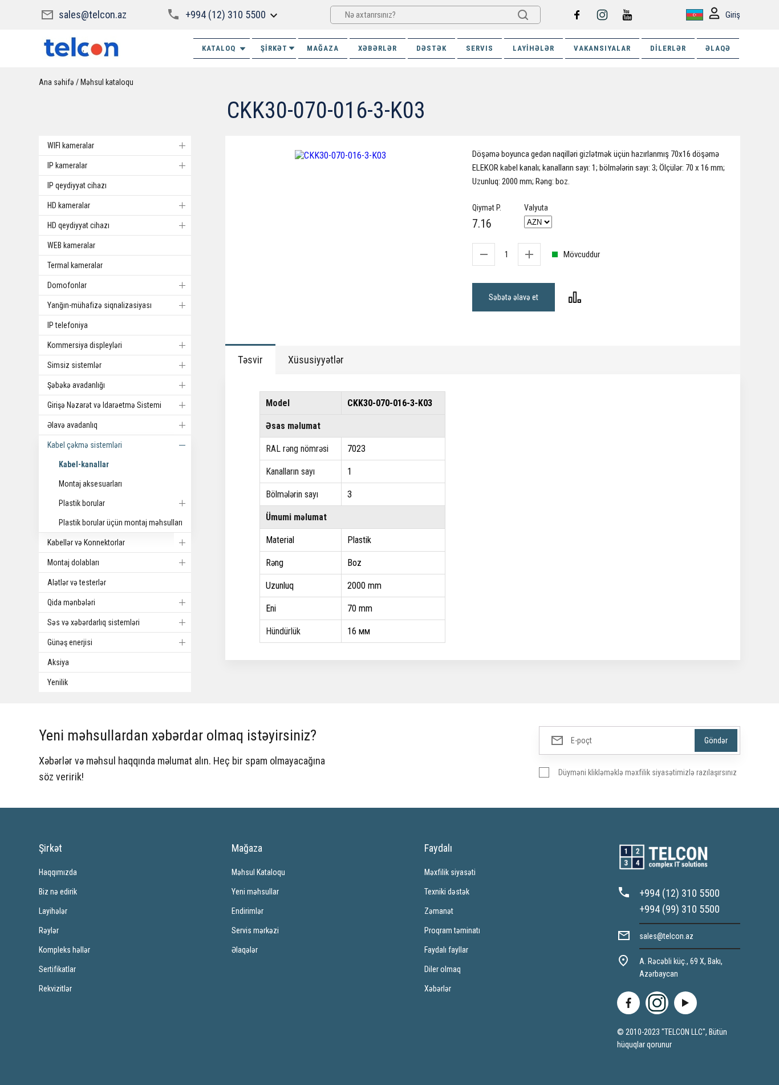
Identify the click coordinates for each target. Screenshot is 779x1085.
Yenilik (57, 682)
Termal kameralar (75, 265)
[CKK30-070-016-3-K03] (340, 155)
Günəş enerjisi (69, 642)
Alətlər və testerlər (76, 582)
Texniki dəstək (446, 891)
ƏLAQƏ (718, 48)
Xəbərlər (437, 988)
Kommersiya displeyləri (84, 345)
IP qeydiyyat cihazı (77, 185)
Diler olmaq (442, 969)
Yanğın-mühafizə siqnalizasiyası (99, 305)
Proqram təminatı (452, 930)
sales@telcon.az (93, 15)
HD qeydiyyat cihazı (78, 225)
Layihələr (533, 48)
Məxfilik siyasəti (450, 872)
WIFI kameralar (70, 145)
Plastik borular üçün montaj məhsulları (120, 522)
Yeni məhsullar (255, 891)
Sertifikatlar (57, 969)
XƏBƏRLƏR (377, 48)
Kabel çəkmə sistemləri (84, 445)
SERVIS (479, 48)
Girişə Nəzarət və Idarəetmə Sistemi (104, 405)
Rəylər (49, 930)
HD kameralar (68, 205)
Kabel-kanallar (84, 464)
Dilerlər (668, 48)
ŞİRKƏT (274, 48)
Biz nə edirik (58, 891)
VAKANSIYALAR (602, 48)
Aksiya (58, 662)
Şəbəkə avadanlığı (76, 385)
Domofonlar (67, 285)
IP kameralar (67, 165)
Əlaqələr (245, 949)
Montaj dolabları (73, 562)
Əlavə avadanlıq (72, 425)
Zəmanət (438, 911)
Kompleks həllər (64, 949)
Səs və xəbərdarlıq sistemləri (93, 622)
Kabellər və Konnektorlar (86, 542)
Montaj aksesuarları (90, 483)
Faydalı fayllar (446, 949)
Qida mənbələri (71, 602)
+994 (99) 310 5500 (679, 909)
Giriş (732, 15)
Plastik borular (82, 503)
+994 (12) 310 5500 (225, 15)
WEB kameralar (71, 245)
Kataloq (219, 48)
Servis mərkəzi (255, 930)
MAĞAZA (323, 48)
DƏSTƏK (431, 48)
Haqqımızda (58, 872)
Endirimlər (247, 911)
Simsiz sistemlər (74, 365)
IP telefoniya (67, 325)
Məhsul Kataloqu (258, 872)
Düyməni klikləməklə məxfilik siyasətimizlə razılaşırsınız (647, 772)
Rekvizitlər (55, 988)
